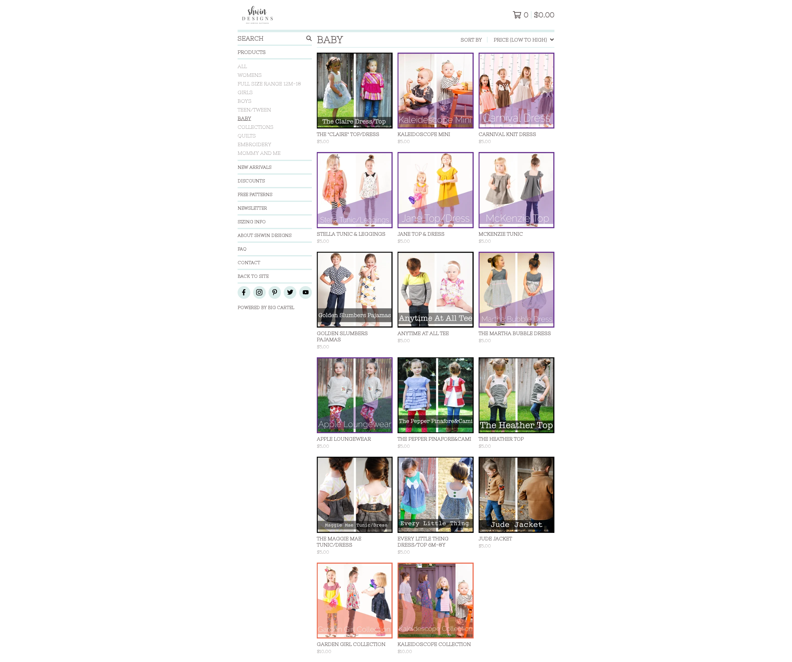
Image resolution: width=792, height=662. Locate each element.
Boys (245, 101)
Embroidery (254, 144)
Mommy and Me (259, 153)
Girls (245, 92)
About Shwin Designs (264, 235)
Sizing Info (252, 221)
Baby (244, 118)
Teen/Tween (254, 109)
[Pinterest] (275, 292)
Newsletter (252, 208)
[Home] (257, 15)
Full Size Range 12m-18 (269, 83)
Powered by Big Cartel (266, 307)
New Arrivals (254, 167)
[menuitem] (507, 39)
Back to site (253, 276)
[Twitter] (290, 292)
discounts (251, 180)
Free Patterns (255, 194)
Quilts (247, 135)
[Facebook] (244, 292)
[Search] (309, 38)
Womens (250, 75)
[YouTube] (305, 292)
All (242, 66)
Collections (255, 127)
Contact (249, 262)
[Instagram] (259, 292)
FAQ (242, 248)
